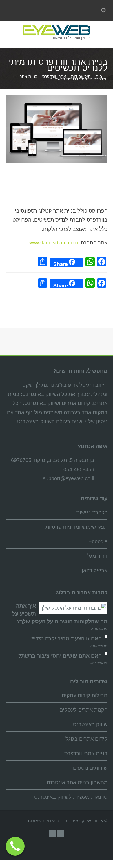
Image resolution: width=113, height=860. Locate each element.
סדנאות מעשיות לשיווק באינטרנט (70, 797)
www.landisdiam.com (53, 243)
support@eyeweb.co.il (68, 478)
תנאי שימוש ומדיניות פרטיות (76, 527)
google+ (98, 541)
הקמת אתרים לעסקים (83, 710)
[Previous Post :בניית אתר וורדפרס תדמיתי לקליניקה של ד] (85, 299)
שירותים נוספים (90, 768)
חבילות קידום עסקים (84, 695)
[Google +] (60, 833)
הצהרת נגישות (91, 512)
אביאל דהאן (94, 570)
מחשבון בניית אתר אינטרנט (77, 782)
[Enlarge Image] (52, 96)
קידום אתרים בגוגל (86, 739)
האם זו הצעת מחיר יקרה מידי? (66, 639)
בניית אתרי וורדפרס (85, 753)
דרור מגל (97, 556)
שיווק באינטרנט (90, 724)
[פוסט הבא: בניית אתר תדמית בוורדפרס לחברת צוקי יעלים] (56, 310)
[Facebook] (52, 833)
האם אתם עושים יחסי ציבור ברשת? (60, 656)
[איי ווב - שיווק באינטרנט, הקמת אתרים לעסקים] (56, 39)
